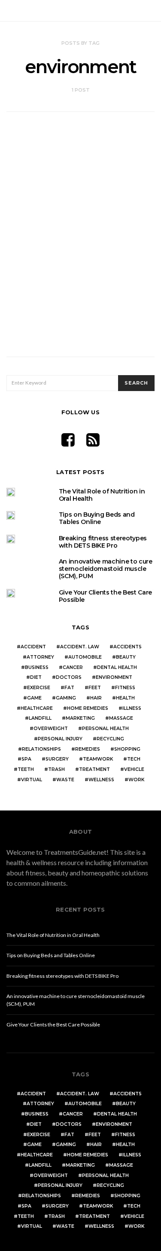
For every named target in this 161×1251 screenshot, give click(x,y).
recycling (110, 739)
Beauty (126, 657)
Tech (133, 759)
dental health (117, 667)
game (34, 698)
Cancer (73, 667)
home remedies (87, 708)
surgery (57, 759)
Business (37, 667)
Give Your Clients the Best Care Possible (105, 596)
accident (33, 647)
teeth (26, 769)
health (125, 698)
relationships (41, 749)
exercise (38, 687)
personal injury (60, 739)
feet (94, 687)
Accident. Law (79, 647)
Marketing (80, 718)
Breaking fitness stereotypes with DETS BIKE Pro (103, 541)
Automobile (85, 657)
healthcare (37, 708)
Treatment (94, 769)
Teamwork (98, 759)
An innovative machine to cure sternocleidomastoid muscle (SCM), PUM (105, 569)
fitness (125, 687)
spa (26, 759)
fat (69, 687)
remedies (87, 749)
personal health (105, 728)
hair (96, 698)
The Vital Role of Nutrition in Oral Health (102, 494)
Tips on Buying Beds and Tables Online (97, 518)
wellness (101, 780)
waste (65, 780)
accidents (127, 647)
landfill (40, 718)
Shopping (127, 749)
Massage (121, 718)
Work (136, 780)
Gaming (66, 698)
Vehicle (134, 769)
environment (114, 677)
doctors (69, 677)
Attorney (40, 657)
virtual (31, 780)
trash (56, 769)
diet (36, 677)
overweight (50, 728)
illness (131, 708)
